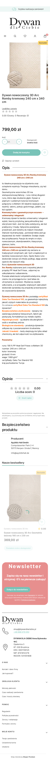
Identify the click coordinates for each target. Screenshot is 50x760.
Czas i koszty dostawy (11, 696)
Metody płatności (9, 688)
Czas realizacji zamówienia (12, 692)
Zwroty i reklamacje (10, 720)
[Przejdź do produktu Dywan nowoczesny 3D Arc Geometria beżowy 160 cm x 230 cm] (25, 498)
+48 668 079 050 (21, 632)
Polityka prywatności (10, 715)
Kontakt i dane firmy (10, 669)
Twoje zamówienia (9, 738)
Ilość (4, 137)
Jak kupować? (7, 673)
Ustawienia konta (9, 743)
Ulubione (5, 747)
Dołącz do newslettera (17, 589)
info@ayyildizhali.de (20, 453)
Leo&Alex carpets (9, 108)
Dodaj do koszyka (21, 152)
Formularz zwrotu (9, 724)
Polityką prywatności (28, 600)
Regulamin (31, 595)
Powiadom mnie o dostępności (18, 548)
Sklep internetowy (23, 757)
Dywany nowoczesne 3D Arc (16, 529)
